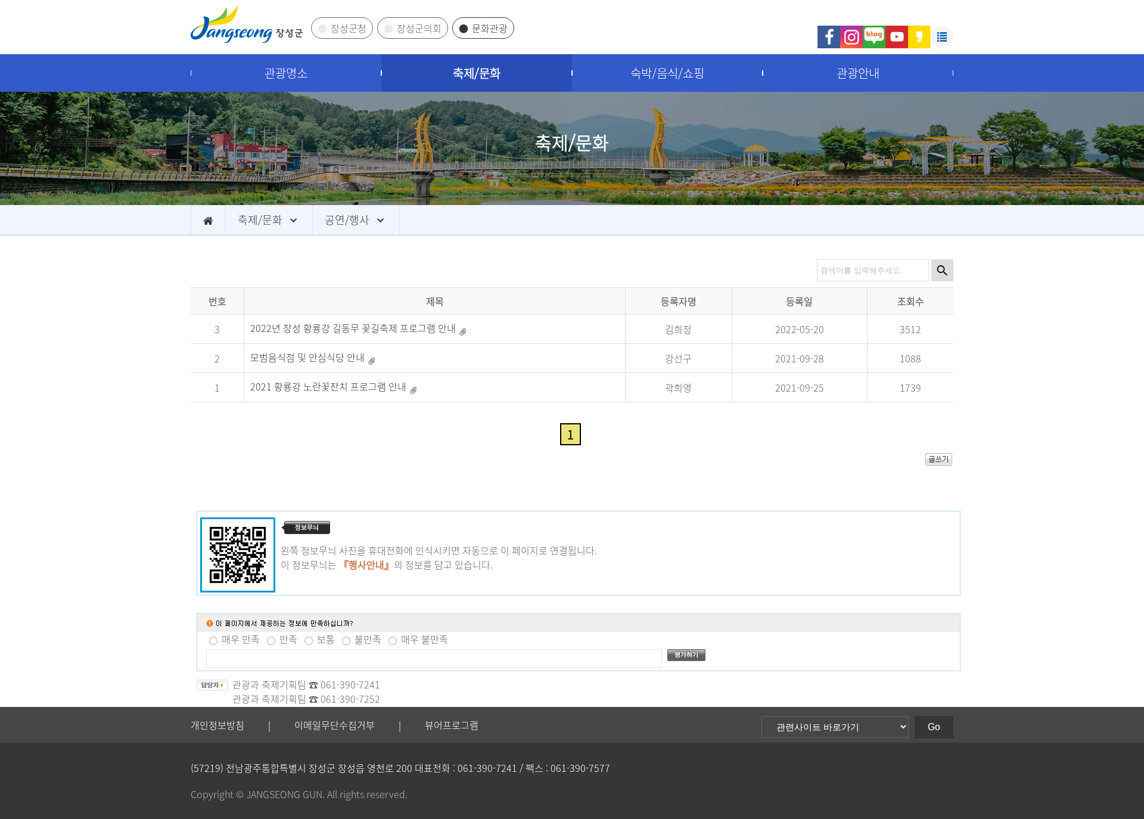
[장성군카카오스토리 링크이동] (919, 31)
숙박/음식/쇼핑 (667, 73)
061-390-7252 (350, 698)
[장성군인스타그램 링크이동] (851, 31)
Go (934, 727)
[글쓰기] (938, 462)
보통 (326, 639)
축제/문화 (476, 73)
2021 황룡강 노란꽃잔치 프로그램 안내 (328, 386)
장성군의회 (419, 28)
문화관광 (490, 28)
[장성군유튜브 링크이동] (896, 31)
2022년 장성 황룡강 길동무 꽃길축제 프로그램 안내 (353, 327)
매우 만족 (241, 639)
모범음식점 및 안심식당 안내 (307, 357)
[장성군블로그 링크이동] (874, 31)
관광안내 (858, 73)
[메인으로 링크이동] (208, 220)
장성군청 (348, 28)
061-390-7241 (350, 684)
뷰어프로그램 (451, 725)
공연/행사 (347, 220)
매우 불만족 (424, 639)
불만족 (368, 639)
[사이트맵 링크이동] (942, 31)
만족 (288, 639)
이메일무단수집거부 (334, 725)
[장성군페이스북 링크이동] (828, 31)
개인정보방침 (217, 725)
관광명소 (286, 73)
